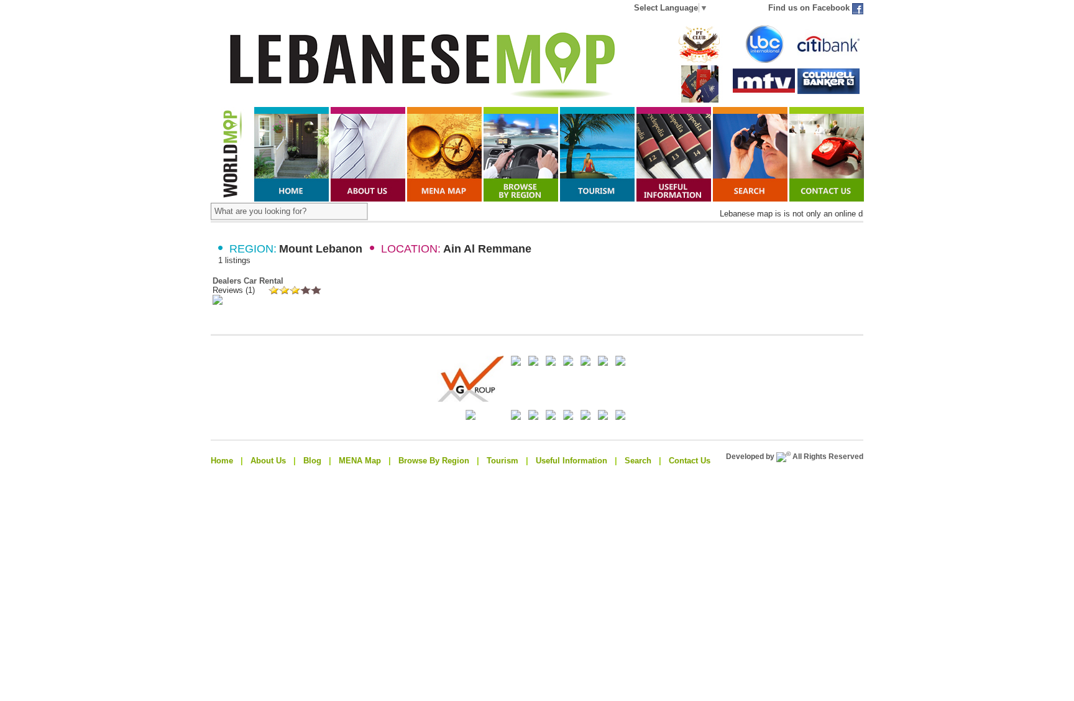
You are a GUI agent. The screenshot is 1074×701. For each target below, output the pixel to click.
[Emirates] (517, 417)
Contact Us (689, 460)
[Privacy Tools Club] (699, 60)
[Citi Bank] (828, 60)
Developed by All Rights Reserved (794, 456)
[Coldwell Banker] (828, 94)
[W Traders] (569, 417)
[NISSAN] (552, 417)
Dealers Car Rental (248, 281)
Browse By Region (433, 460)
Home (222, 460)
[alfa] (517, 363)
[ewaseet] (500, 417)
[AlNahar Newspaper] (569, 363)
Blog (312, 460)
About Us (268, 460)
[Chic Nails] (604, 417)
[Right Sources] (587, 417)
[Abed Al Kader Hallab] (552, 363)
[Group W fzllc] (454, 399)
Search (638, 460)
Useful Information (571, 460)
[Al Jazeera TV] (534, 417)
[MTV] (764, 93)
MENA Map (360, 460)
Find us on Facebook (810, 7)
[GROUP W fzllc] (604, 363)
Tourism (502, 460)
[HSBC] (587, 363)
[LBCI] (764, 60)
